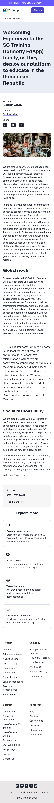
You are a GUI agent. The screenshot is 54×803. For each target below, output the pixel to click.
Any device (35, 666)
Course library (10, 663)
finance (13, 218)
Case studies (36, 720)
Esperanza (42, 166)
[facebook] (31, 786)
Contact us (8, 758)
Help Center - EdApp (10, 734)
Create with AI (10, 668)
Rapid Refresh (10, 694)
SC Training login (12, 744)
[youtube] (22, 786)
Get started (9, 711)
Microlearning (36, 662)
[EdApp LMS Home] (11, 10)
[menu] (47, 10)
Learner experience (13, 681)
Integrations (35, 730)
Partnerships (9, 740)
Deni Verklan (10, 114)
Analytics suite (10, 658)
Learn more (36, 3)
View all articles (12, 18)
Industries (34, 725)
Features (7, 649)
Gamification (36, 676)
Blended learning (38, 671)
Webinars (34, 716)
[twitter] (26, 786)
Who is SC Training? (39, 657)
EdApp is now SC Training (38, 651)
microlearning (38, 242)
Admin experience (12, 654)
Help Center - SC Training (12, 726)
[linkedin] (17, 786)
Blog (31, 711)
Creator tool (9, 672)
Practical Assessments (10, 688)
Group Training (10, 677)
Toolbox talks (36, 734)
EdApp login (9, 749)
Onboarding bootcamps (9, 718)
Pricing (6, 754)
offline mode (16, 309)
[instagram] (35, 786)
